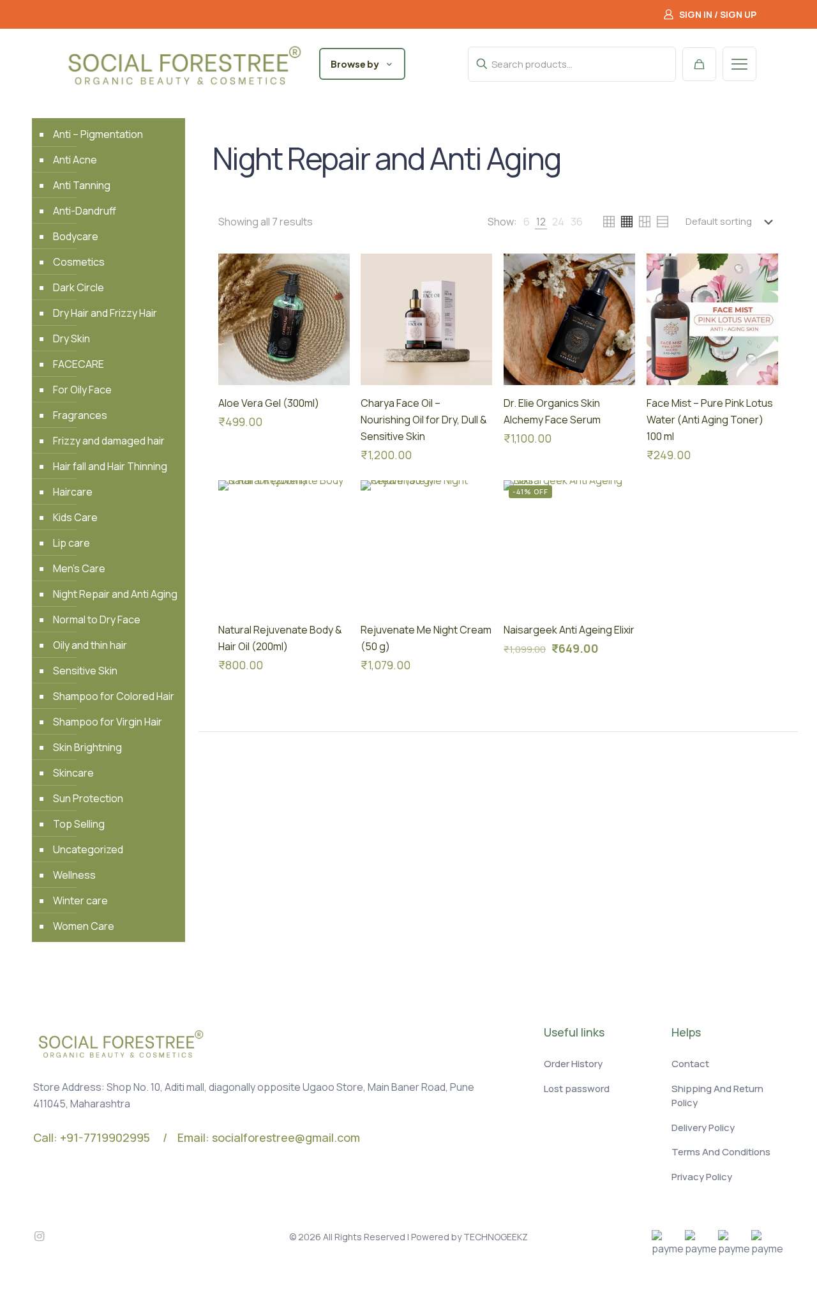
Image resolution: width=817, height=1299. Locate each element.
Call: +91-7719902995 (91, 1137)
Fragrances (80, 415)
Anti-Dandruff (84, 211)
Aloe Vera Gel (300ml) (268, 403)
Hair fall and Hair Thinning (110, 466)
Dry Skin (71, 338)
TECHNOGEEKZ (495, 1237)
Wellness (74, 875)
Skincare (73, 773)
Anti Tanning (81, 185)
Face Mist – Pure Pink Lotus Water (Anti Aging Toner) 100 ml (710, 419)
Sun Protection (88, 798)
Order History (573, 1063)
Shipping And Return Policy (717, 1096)
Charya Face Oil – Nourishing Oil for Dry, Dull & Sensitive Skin (424, 419)
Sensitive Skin (85, 671)
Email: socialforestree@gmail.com (268, 1137)
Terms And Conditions (720, 1151)
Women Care (83, 926)
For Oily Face (82, 390)
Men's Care (79, 568)
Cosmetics (79, 262)
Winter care (80, 900)
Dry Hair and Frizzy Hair (105, 313)
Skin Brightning (87, 747)
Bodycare (75, 236)
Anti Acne (75, 160)
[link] (526, 221)
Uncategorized (88, 849)
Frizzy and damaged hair (109, 441)
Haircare (73, 492)
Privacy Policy (701, 1176)
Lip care (71, 543)
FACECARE (78, 364)
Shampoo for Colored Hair (113, 696)
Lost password (577, 1088)
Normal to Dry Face (96, 619)
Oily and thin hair (90, 645)
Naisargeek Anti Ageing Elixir (569, 630)
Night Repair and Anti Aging (115, 594)
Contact (690, 1063)
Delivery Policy (703, 1127)
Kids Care (75, 517)
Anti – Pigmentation (98, 134)
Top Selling (79, 824)
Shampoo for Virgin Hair (107, 722)
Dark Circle (78, 287)
